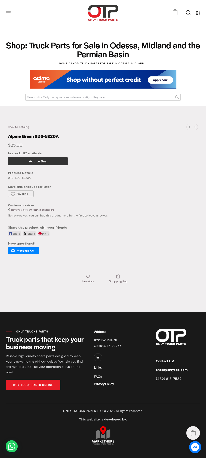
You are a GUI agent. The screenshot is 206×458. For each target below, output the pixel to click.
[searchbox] (102, 97)
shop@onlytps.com (172, 370)
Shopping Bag (118, 281)
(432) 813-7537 (168, 378)
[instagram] (98, 357)
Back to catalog (18, 127)
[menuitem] (189, 127)
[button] (8, 13)
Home (63, 63)
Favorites (88, 281)
